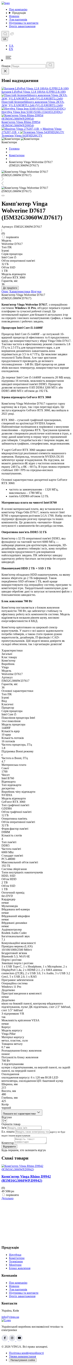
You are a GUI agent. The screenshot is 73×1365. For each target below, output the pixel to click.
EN (11, 49)
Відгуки (36, 291)
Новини (14, 16)
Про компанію (18, 9)
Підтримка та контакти (23, 22)
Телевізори (16, 1261)
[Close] (5, 71)
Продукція (19, 12)
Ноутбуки (15, 1254)
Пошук (5, 66)
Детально (7, 1198)
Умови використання (22, 1356)
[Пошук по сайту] (5, 34)
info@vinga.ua (10, 1316)
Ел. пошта (7, 1131)
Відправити (9, 1146)
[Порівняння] (12, 35)
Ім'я (3, 1127)
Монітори (15, 1264)
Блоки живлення (19, 1268)
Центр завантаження (22, 26)
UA (11, 45)
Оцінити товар (10, 1124)
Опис (4, 291)
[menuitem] (40, 45)
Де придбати (10, 288)
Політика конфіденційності (26, 1353)
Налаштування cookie (22, 1360)
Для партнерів (18, 19)
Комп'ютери (17, 1258)
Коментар (7, 1142)
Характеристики (19, 291)
